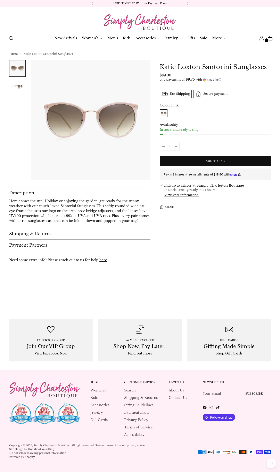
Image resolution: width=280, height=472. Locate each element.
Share (170, 207)
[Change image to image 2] (17, 87)
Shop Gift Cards (229, 353)
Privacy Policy (136, 420)
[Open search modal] (11, 38)
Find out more (140, 353)
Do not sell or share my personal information (37, 453)
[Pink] (163, 113)
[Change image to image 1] (17, 68)
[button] (215, 80)
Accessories (99, 405)
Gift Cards (99, 420)
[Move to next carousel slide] (267, 296)
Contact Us (178, 398)
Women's (98, 390)
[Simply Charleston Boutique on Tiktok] (218, 408)
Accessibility (134, 435)
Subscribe (254, 393)
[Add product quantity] (176, 146)
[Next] (187, 3)
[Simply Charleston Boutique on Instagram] (211, 408)
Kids (94, 398)
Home (13, 54)
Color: (169, 105)
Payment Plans (136, 412)
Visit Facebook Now (50, 353)
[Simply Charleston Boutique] (140, 20)
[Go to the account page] (260, 38)
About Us (176, 390)
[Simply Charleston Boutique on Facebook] (205, 408)
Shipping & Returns (141, 398)
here (103, 260)
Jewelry (96, 412)
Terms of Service (138, 427)
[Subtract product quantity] (163, 146)
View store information (181, 195)
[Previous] (92, 3)
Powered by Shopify (22, 456)
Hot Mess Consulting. (41, 449)
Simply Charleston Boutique (51, 445)
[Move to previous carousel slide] (257, 296)
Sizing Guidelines (138, 405)
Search (130, 390)
